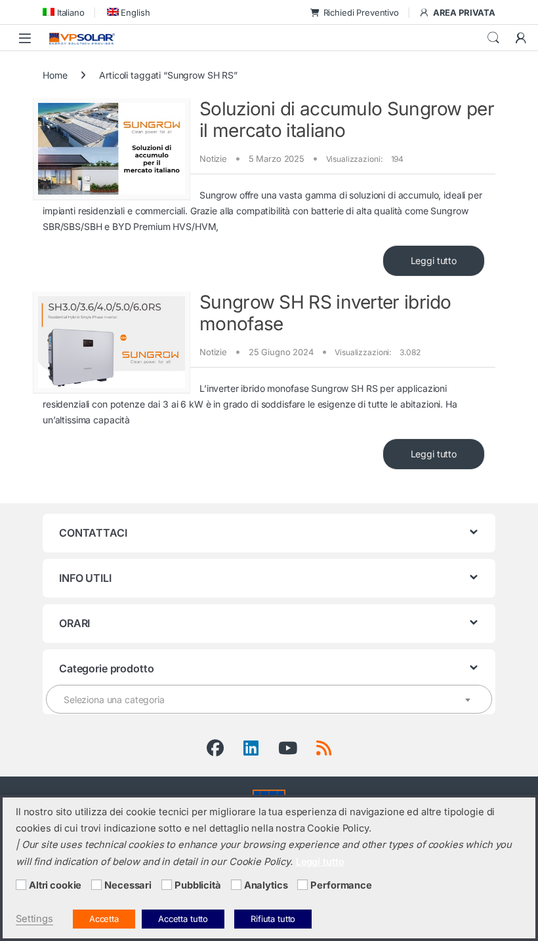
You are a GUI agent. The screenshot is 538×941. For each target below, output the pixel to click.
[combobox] (269, 699)
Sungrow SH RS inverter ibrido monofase (325, 313)
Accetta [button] (104, 918)
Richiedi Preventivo (361, 12)
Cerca (493, 38)
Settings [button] (34, 919)
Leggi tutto (434, 260)
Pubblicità (198, 885)
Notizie (213, 158)
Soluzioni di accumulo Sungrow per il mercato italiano (346, 120)
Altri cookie (55, 885)
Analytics (266, 885)
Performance (340, 885)
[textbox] (269, 700)
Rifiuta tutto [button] (273, 918)
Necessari (128, 885)
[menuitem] (64, 12)
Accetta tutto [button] (183, 918)
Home (55, 75)
